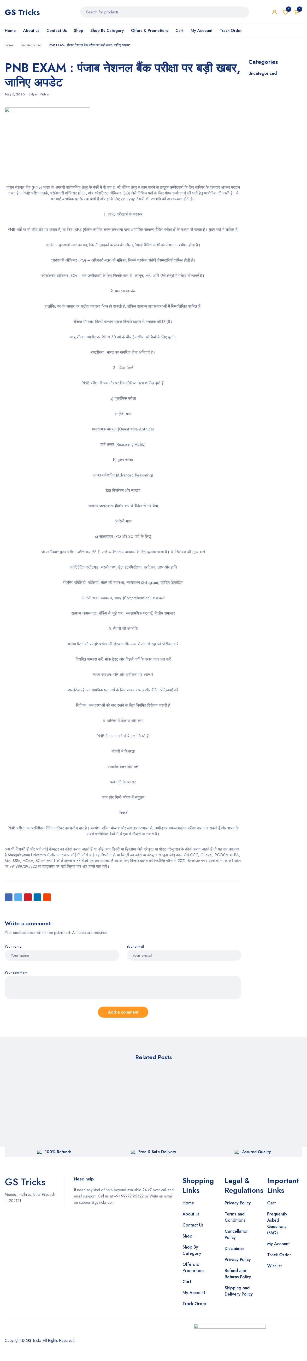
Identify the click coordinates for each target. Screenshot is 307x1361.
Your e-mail (135, 946)
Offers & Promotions (193, 1267)
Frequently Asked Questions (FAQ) (277, 1223)
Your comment (16, 972)
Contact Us (193, 1225)
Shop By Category (192, 1250)
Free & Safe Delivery (157, 1152)
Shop (187, 1236)
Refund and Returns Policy (238, 1273)
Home (9, 45)
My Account (194, 1293)
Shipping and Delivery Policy (239, 1291)
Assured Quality (256, 1152)
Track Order (195, 1304)
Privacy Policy (238, 1203)
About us (191, 1214)
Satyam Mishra (39, 94)
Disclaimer (234, 1248)
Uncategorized (31, 45)
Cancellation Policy (236, 1234)
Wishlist (288, 9)
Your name (13, 946)
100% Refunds (58, 1152)
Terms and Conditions (235, 1217)
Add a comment (123, 1012)
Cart (187, 1282)
